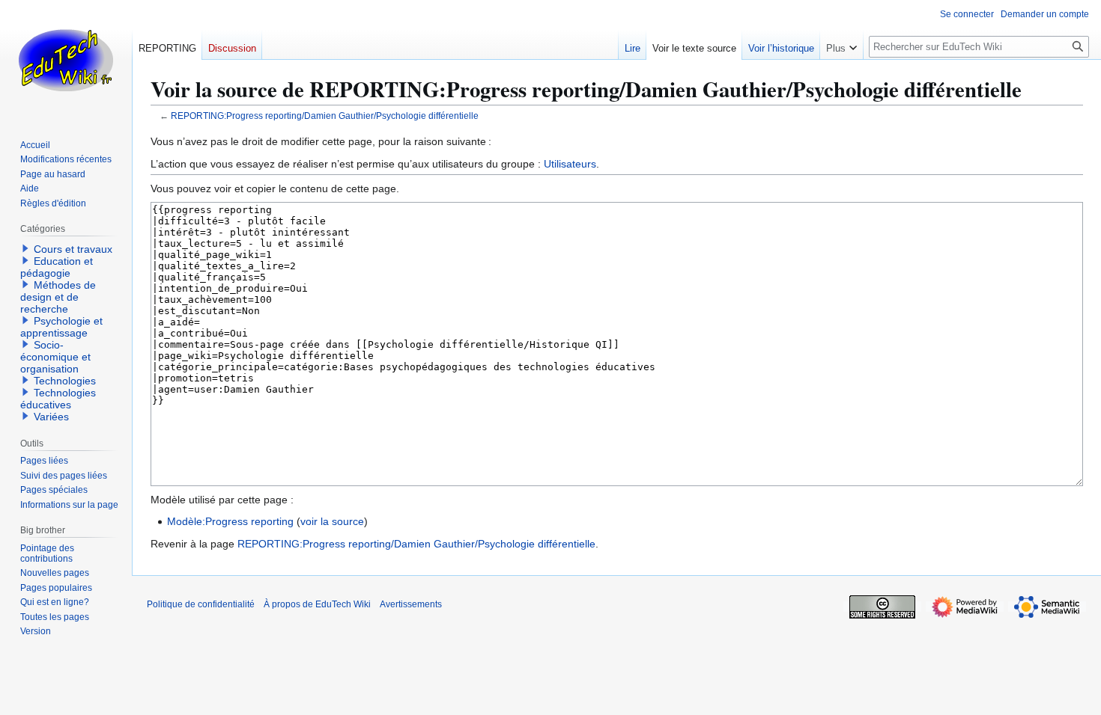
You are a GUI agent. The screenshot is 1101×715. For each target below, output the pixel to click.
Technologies (65, 381)
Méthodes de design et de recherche (58, 297)
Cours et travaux (73, 249)
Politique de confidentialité (201, 604)
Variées (51, 417)
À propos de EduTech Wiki (317, 604)
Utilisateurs (570, 164)
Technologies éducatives (58, 399)
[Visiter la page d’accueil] (66, 60)
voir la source (332, 521)
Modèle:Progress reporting (230, 521)
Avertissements (411, 604)
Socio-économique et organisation (55, 357)
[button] (841, 45)
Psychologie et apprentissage (61, 327)
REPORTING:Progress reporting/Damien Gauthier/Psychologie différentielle (325, 115)
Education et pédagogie (56, 267)
